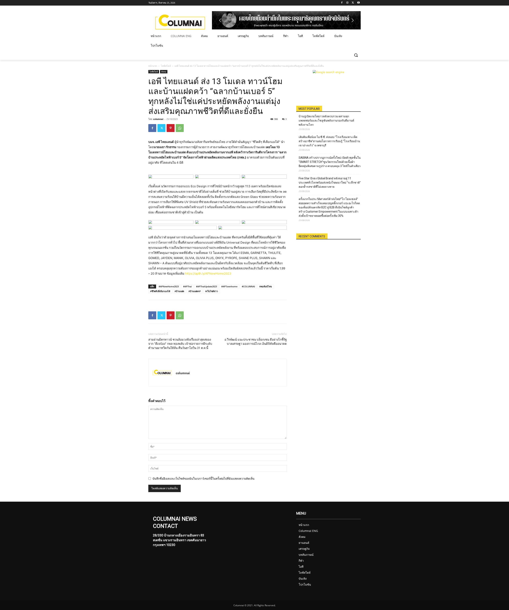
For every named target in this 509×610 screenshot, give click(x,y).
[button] (356, 55)
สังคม (163, 71)
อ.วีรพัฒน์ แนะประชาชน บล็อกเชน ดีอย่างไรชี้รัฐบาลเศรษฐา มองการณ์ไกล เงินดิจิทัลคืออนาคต (255, 342)
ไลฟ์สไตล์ (166, 66)
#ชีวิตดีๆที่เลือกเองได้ (160, 291)
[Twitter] (353, 3)
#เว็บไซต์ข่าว (211, 291)
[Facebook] (342, 3)
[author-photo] (162, 372)
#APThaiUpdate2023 (206, 286)
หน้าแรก (152, 66)
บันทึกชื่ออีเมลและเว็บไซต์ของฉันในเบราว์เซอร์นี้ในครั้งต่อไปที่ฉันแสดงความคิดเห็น (203, 478)
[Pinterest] (171, 128)
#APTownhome (229, 286)
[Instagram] (347, 3)
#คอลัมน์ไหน (265, 286)
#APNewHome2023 (169, 286)
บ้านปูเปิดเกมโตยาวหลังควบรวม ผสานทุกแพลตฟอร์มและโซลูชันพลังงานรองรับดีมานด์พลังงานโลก (326, 120)
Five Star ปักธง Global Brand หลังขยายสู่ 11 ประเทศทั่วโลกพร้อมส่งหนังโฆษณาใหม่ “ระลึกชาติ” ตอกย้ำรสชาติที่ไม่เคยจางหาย (330, 182)
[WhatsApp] (180, 128)
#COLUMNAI (248, 286)
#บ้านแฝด (179, 291)
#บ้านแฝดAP (194, 291)
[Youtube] (358, 3)
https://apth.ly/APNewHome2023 (208, 273)
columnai (158, 119)
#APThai (187, 286)
